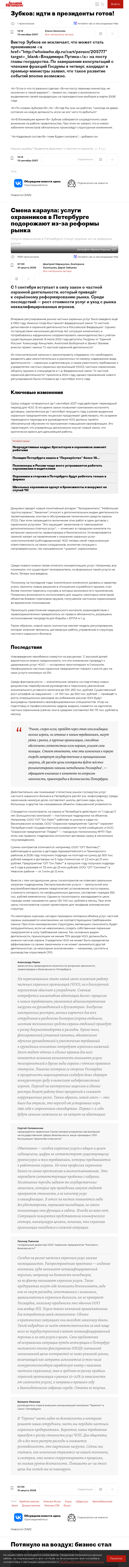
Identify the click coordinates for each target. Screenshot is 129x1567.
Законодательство (102, 1501)
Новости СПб (51, 1505)
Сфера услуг (82, 1501)
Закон (15, 1505)
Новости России (52, 1501)
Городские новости (29, 1501)
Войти (115, 4)
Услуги (68, 1501)
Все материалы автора (59, 34)
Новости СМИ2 (21, 195)
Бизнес (67, 1505)
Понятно (116, 1558)
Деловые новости (31, 1505)
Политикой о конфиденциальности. (81, 1561)
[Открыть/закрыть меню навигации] (97, 4)
